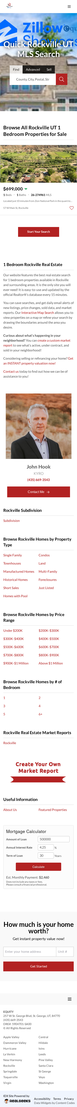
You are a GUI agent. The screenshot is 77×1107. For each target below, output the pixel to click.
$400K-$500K (49, 639)
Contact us (11, 371)
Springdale (10, 1071)
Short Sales (11, 588)
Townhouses (12, 563)
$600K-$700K (49, 647)
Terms (57, 1098)
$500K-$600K (13, 647)
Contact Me (36, 492)
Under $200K (13, 630)
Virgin (7, 1083)
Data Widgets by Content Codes (54, 1103)
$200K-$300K (49, 630)
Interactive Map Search (37, 312)
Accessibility (42, 1098)
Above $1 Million (51, 663)
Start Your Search (38, 231)
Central (43, 1037)
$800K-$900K (49, 655)
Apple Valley (11, 1037)
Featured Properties (53, 810)
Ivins (42, 1048)
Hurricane (9, 1048)
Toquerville (10, 1077)
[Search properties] (61, 79)
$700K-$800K (13, 655)
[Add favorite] (71, 208)
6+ (40, 714)
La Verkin (9, 1054)
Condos (44, 555)
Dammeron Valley (14, 1042)
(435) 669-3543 (38, 480)
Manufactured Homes (18, 571)
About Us (10, 810)
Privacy (69, 1098)
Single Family (12, 555)
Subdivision (11, 520)
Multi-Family (48, 571)
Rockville (9, 743)
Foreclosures (48, 579)
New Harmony (12, 1060)
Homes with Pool (15, 596)
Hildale (43, 1042)
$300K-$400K (13, 639)
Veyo (42, 1077)
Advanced (33, 69)
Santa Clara (46, 1065)
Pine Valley (46, 1060)
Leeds (42, 1054)
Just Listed (46, 588)
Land (42, 563)
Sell (49, 69)
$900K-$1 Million (16, 663)
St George (45, 1071)
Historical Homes (15, 579)
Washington (46, 1083)
